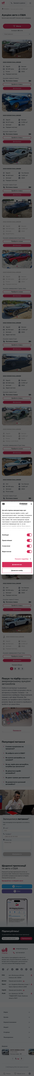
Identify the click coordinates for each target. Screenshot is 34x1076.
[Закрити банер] (31, 504)
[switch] (29, 540)
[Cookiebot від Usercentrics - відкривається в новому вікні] (20, 504)
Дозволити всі (17, 564)
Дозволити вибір (17, 570)
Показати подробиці (21, 559)
